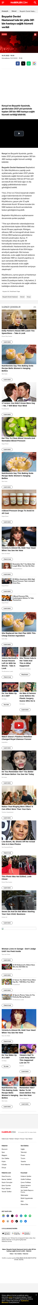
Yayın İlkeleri (29, 1139)
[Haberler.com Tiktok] (16, 1221)
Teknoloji (23, 1152)
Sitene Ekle (24, 1204)
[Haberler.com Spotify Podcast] (30, 1216)
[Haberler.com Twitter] (12, 1216)
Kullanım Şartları (26, 1176)
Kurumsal (24, 1173)
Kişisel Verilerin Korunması (26, 1186)
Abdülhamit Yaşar (15, 291)
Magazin (4, 1155)
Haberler (5, 1146)
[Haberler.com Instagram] (16, 1216)
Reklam (12, 1139)
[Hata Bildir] (19, 1258)
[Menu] (3, 2)
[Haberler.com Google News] (3, 1216)
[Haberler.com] (9, 1132)
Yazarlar (23, 1161)
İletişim (17, 1139)
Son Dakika (5, 1158)
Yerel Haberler (25, 1164)
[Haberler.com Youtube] (12, 1221)
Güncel (14, 11)
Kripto (4, 1161)
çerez (10, 1297)
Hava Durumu (6, 1176)
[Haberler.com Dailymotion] (25, 1221)
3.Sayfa (4, 1164)
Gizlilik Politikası (26, 1179)
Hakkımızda (5, 1139)
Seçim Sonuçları (7, 1182)
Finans (23, 1155)
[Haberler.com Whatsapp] (25, 1216)
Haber (12, 1254)
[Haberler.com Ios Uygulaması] (6, 1233)
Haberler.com (6, 1173)
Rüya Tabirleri (6, 1188)
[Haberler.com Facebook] (8, 1216)
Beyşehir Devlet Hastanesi (10, 297)
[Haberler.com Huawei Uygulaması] (26, 1233)
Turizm (23, 1158)
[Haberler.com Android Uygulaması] (16, 1233)
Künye (22, 1139)
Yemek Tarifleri (7, 1191)
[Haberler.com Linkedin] (21, 1216)
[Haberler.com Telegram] (21, 1221)
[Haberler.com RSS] (3, 1221)
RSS (22, 1201)
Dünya (4, 1167)
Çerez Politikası (26, 1182)
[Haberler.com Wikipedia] (8, 1221)
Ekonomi (4, 1149)
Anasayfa (5, 11)
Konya (29, 297)
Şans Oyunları (6, 1185)
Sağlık (23, 1149)
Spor (3, 1152)
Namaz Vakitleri (7, 1179)
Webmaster (24, 1195)
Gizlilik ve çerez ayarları (9, 1258)
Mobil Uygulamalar (27, 1198)
